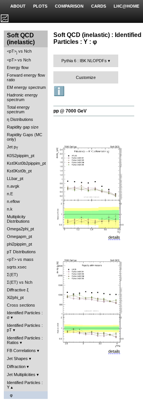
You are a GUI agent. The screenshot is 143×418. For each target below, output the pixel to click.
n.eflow (13, 201)
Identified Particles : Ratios (25, 340)
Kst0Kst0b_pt (19, 171)
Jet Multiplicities (21, 374)
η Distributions (20, 119)
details (114, 237)
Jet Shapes (17, 358)
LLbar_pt (15, 178)
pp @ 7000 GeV (70, 111)
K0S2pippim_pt (20, 155)
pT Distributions (21, 251)
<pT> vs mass (20, 259)
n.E (10, 193)
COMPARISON (69, 6)
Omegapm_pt (19, 236)
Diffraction (16, 366)
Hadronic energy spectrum (22, 97)
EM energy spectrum (26, 87)
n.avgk (13, 186)
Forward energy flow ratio (26, 77)
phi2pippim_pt (19, 244)
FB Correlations (21, 350)
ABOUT (18, 6)
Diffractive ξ (18, 290)
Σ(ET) (12, 274)
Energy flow (18, 67)
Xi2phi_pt (15, 297)
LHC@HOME (126, 6)
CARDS (98, 6)
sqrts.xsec (17, 267)
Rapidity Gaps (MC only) (24, 136)
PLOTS (40, 6)
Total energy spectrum (18, 109)
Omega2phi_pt (20, 229)
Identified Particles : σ (25, 315)
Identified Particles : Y (25, 384)
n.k (10, 209)
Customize (86, 77)
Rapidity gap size (23, 127)
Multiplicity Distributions (18, 218)
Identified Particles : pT (25, 327)
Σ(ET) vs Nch (19, 282)
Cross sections (21, 305)
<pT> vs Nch (19, 52)
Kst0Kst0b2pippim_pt (26, 163)
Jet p (12, 147)
